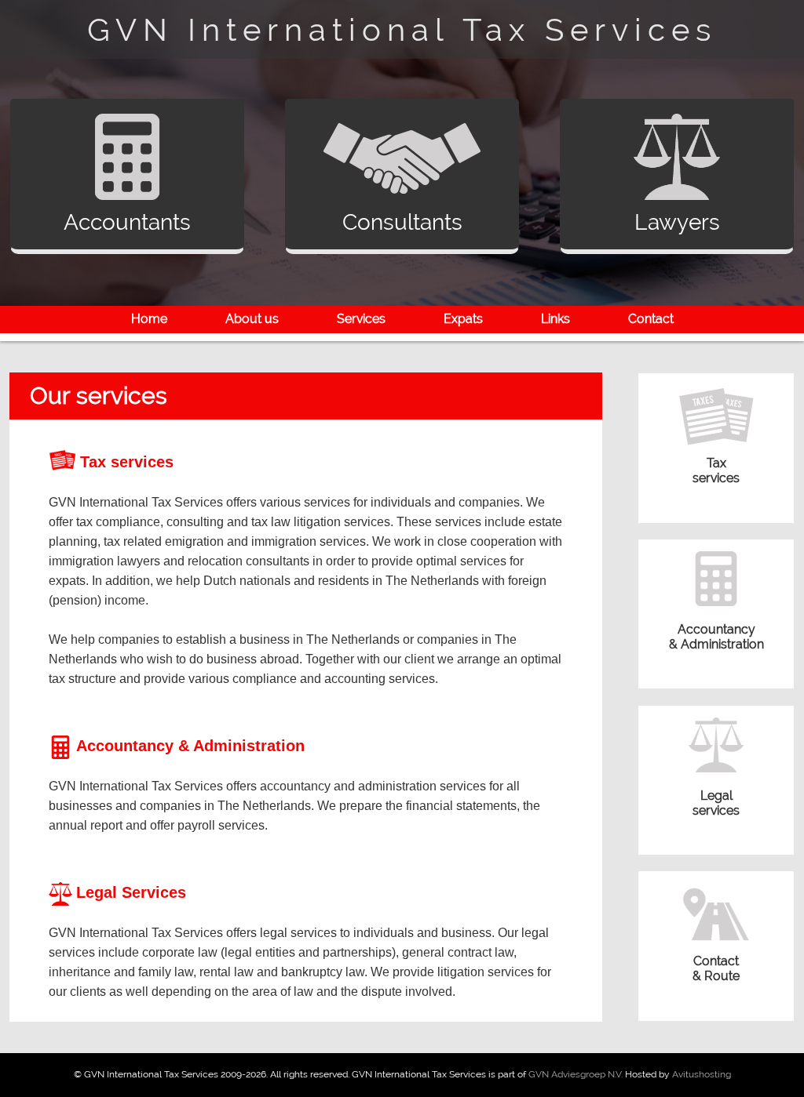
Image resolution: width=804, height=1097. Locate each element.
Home (149, 318)
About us (252, 318)
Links (555, 318)
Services (361, 318)
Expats (463, 318)
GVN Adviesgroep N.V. (575, 1074)
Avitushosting (701, 1074)
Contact (651, 318)
